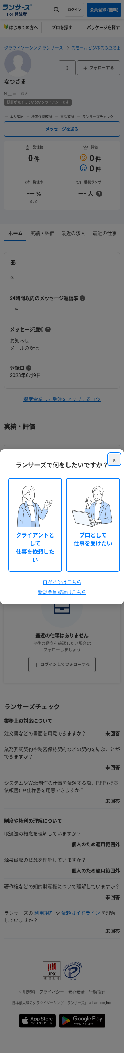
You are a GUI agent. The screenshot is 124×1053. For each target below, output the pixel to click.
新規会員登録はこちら (62, 591)
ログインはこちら (62, 581)
